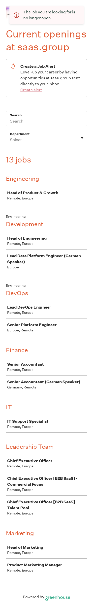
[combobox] (10, 140)
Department (20, 134)
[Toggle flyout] (82, 138)
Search (16, 115)
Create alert (31, 90)
